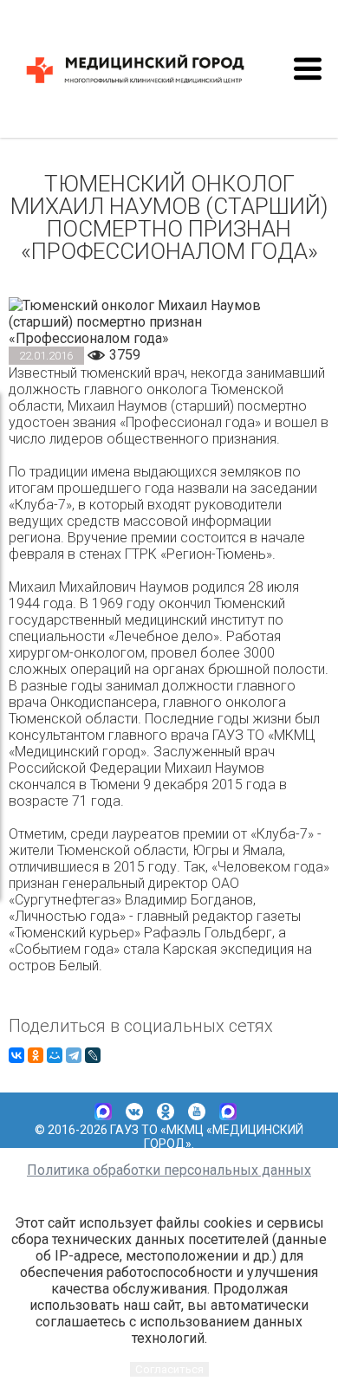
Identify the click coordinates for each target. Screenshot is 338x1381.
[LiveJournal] (93, 1055)
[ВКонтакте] (16, 1055)
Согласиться (169, 1369)
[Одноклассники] (35, 1055)
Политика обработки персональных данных (169, 1170)
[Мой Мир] (54, 1055)
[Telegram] (73, 1055)
